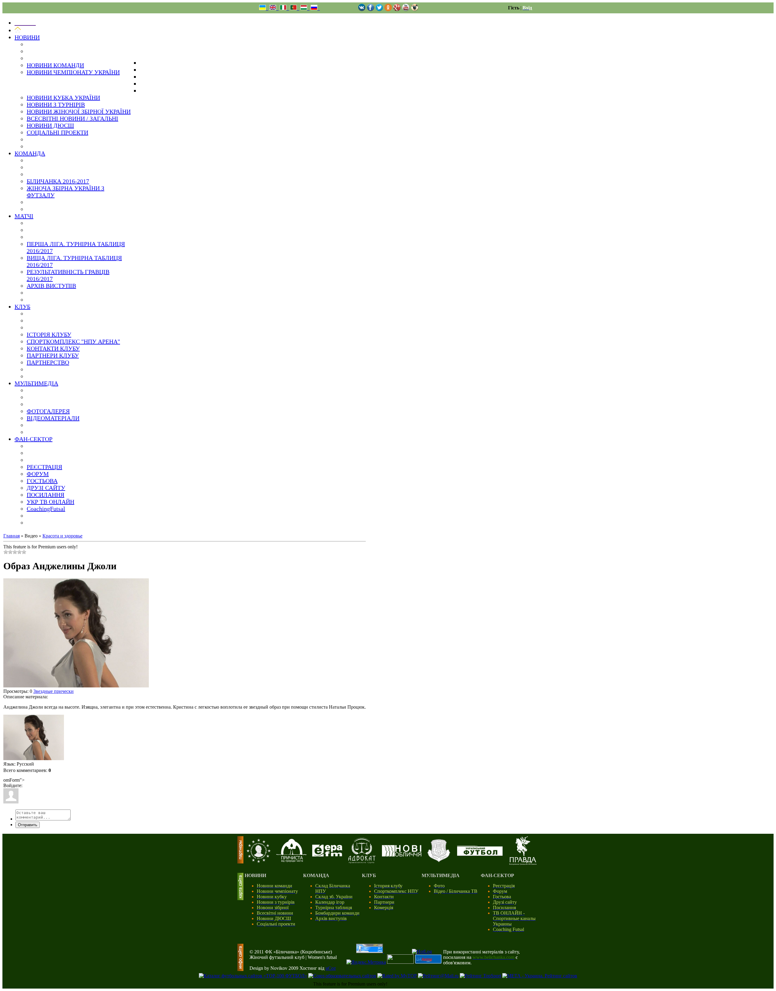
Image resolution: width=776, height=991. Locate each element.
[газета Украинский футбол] (480, 854)
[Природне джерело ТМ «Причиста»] (291, 860)
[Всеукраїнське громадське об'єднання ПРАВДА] (523, 863)
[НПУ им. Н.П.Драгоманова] (258, 861)
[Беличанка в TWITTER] (379, 9)
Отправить (27, 825)
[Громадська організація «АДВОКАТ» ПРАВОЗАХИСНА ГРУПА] (362, 861)
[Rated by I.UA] (400, 962)
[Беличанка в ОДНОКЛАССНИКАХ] (388, 9)
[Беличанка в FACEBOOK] (370, 9)
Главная (11, 535)
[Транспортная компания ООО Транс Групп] (438, 861)
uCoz (331, 968)
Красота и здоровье (62, 535)
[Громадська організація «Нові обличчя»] (401, 854)
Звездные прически (53, 691)
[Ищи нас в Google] (397, 9)
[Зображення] (33, 737)
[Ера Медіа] (327, 854)
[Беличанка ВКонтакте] (362, 9)
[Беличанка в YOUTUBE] (406, 9)
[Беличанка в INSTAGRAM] (414, 9)
